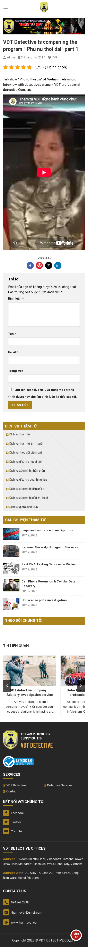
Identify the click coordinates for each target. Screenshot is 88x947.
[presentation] (7, 686)
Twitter (15, 822)
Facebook (17, 813)
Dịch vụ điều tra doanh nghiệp (28, 479)
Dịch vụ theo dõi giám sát (25, 452)
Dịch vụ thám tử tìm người (26, 443)
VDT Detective (16, 785)
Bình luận (16, 298)
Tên (12, 334)
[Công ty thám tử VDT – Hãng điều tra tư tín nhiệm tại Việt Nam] (44, 7)
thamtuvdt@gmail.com (26, 912)
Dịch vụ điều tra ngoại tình (26, 461)
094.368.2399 (20, 902)
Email (13, 352)
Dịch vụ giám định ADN (23, 507)
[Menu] (5, 7)
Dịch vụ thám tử (19, 434)
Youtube (16, 831)
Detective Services (59, 785)
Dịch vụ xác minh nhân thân (27, 470)
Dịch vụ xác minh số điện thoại (28, 497)
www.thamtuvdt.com (25, 922)
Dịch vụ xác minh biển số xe (26, 488)
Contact (12, 791)
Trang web (16, 371)
